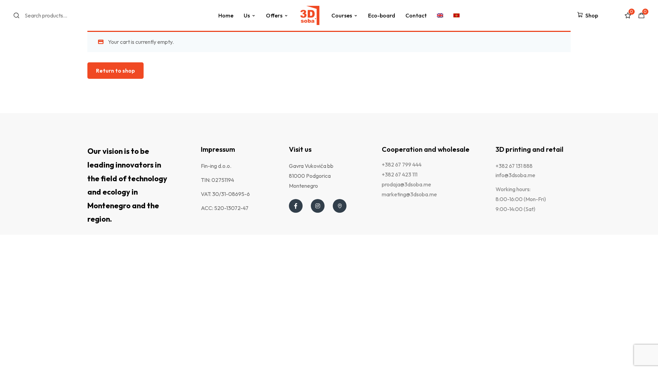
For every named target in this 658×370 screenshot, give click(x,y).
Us (247, 15)
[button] (587, 15)
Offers (274, 15)
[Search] (18, 15)
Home (225, 15)
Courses (341, 15)
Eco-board (381, 15)
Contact (416, 15)
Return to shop (115, 70)
